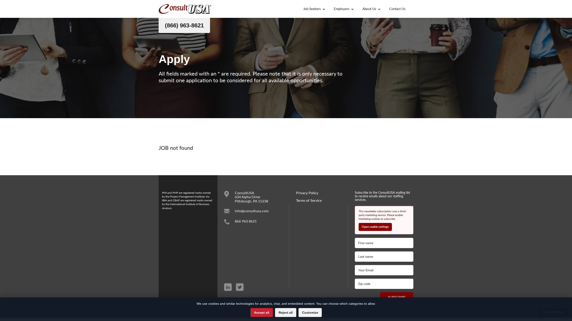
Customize (310, 312)
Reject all (286, 312)
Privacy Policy (307, 193)
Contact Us (397, 9)
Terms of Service (309, 200)
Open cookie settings (375, 226)
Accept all (261, 312)
